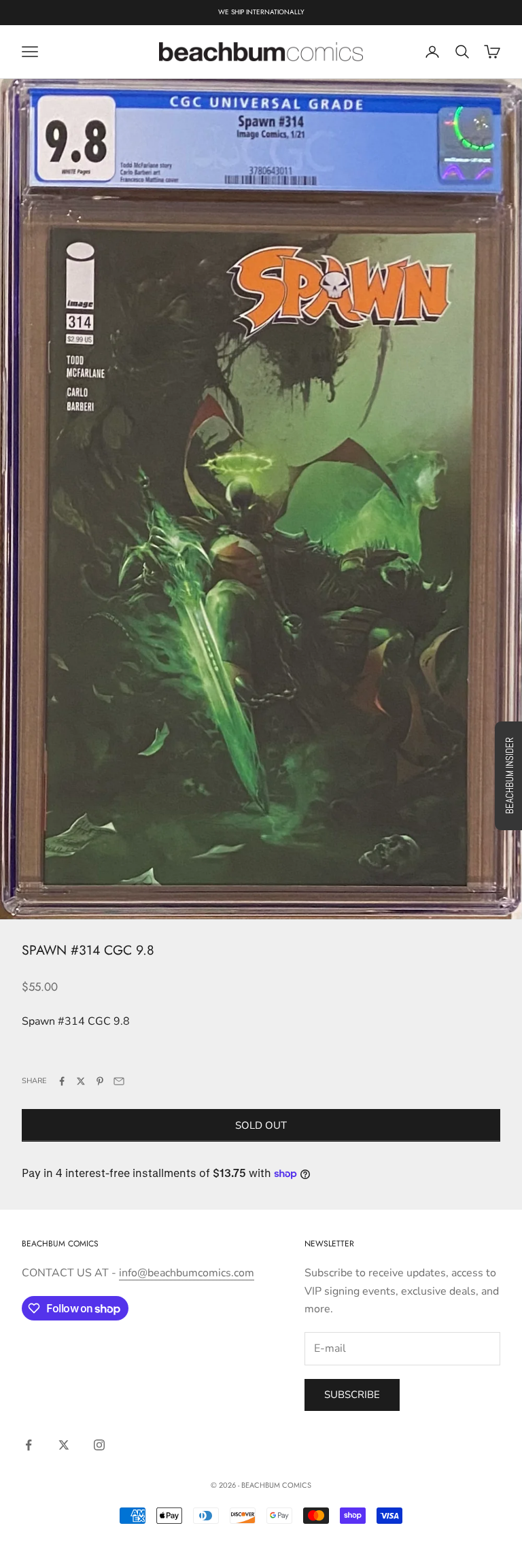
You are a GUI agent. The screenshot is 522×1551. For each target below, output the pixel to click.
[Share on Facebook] (61, 1081)
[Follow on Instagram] (99, 1445)
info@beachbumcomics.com (186, 1272)
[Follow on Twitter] (64, 1445)
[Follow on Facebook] (28, 1445)
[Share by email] (119, 1081)
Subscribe (352, 1394)
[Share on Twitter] (80, 1081)
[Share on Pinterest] (99, 1081)
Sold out (261, 1125)
